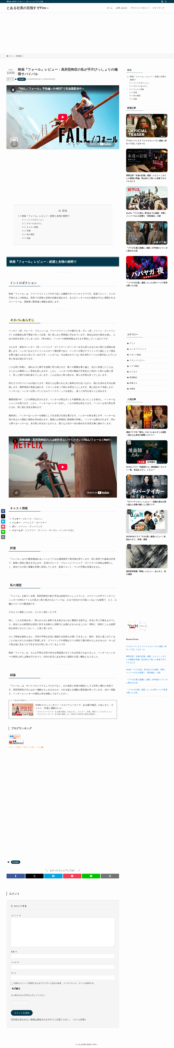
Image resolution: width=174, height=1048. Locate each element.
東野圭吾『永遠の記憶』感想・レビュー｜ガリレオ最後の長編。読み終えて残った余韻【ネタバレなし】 (146, 659)
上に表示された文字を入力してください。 (29, 995)
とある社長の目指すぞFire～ (28, 8)
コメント (16, 915)
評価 (28, 231)
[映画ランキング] (16, 743)
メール (15, 962)
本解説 (132, 389)
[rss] (162, 1)
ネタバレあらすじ (34, 223)
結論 (28, 238)
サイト (14, 973)
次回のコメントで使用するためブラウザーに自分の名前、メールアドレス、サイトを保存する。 (55, 983)
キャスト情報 (32, 227)
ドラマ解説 (134, 366)
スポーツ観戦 (135, 355)
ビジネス (133, 372)
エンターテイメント (138, 349)
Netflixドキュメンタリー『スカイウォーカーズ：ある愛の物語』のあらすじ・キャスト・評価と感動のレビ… (74, 706)
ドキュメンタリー (137, 360)
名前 (14, 952)
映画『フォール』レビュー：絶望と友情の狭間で (46, 216)
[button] (16, 876)
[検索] (165, 1)
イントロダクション (35, 220)
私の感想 (30, 234)
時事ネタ (133, 383)
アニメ (132, 343)
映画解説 (22, 79)
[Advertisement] (87, 33)
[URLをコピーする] (110, 876)
